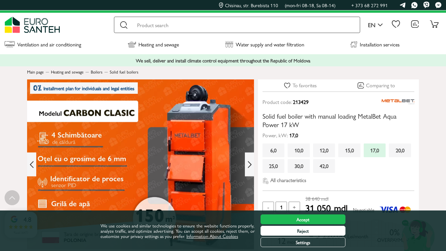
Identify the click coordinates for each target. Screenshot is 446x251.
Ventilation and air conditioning (49, 44)
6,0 (273, 150)
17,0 (374, 150)
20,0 (400, 150)
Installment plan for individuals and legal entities (89, 88)
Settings (303, 242)
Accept (303, 219)
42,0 (324, 166)
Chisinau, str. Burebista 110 (280, 5)
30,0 (299, 166)
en (371, 25)
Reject (303, 230)
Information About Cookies (212, 236)
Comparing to (380, 85)
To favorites (305, 85)
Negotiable (363, 209)
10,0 (299, 150)
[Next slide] (249, 164)
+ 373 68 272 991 (369, 5)
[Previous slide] (31, 164)
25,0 (273, 166)
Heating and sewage (158, 44)
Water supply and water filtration (270, 44)
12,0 (324, 150)
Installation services (380, 44)
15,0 (349, 150)
